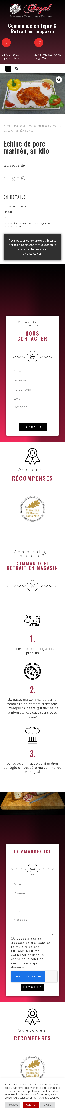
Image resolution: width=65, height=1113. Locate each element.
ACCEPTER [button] (30, 1104)
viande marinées (39, 125)
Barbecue (20, 125)
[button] (8, 69)
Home (7, 125)
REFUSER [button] (47, 1104)
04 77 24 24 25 (10, 54)
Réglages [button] (13, 1104)
